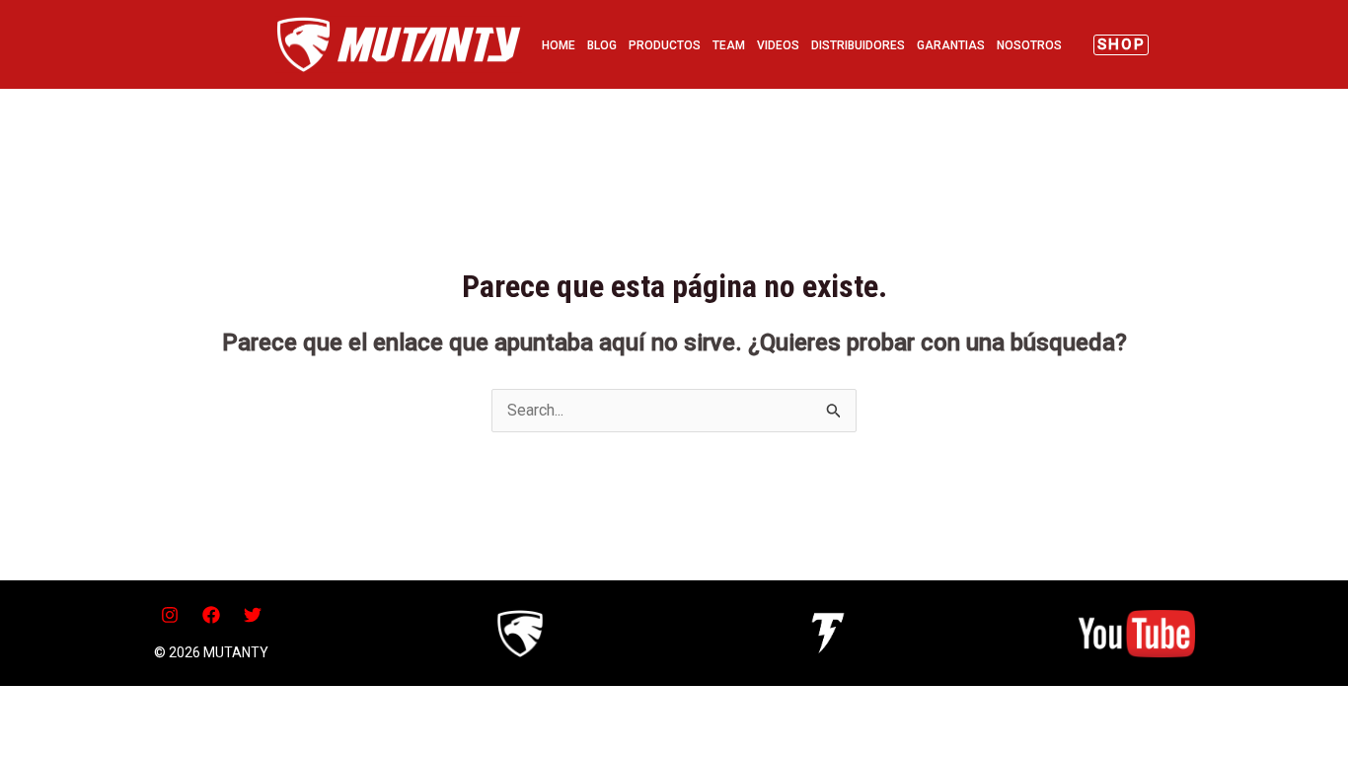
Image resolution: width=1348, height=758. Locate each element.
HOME (558, 45)
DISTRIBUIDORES (858, 45)
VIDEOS (778, 45)
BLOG (602, 45)
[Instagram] (170, 615)
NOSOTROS (1029, 45)
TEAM (728, 45)
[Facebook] (211, 615)
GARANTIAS (951, 45)
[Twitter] (253, 615)
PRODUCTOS (665, 45)
